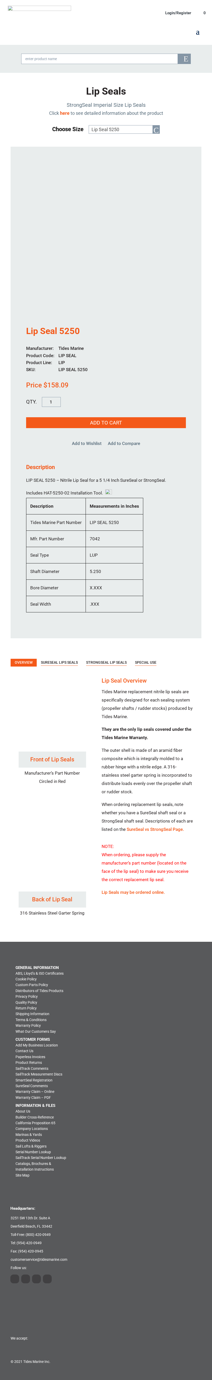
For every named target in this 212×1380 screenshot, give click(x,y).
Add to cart (106, 423)
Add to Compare (124, 443)
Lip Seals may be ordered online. (133, 892)
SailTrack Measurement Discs (39, 1074)
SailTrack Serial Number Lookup (41, 1158)
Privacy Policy (27, 996)
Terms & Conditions (31, 1020)
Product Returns (29, 1062)
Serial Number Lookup (33, 1152)
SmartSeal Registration (34, 1080)
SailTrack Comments (32, 1068)
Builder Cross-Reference (35, 1117)
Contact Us (24, 1051)
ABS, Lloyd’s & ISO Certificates (40, 973)
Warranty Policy (28, 1025)
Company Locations (32, 1129)
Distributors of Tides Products (39, 991)
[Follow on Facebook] (47, 1279)
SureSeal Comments (32, 1086)
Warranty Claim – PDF (33, 1097)
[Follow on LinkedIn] (25, 1279)
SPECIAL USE (145, 662)
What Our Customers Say (36, 1031)
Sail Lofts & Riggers (31, 1146)
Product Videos (28, 1140)
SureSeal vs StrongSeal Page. (155, 829)
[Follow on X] (36, 1279)
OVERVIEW (24, 662)
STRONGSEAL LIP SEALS (106, 662)
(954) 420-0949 (29, 1243)
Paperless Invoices (30, 1057)
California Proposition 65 (35, 1123)
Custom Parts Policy (32, 985)
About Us (23, 1111)
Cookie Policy (26, 979)
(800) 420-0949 (38, 1235)
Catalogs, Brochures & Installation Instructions (35, 1166)
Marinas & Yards (29, 1135)
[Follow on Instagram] (14, 1279)
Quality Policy (26, 1002)
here (65, 113)
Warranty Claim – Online (35, 1091)
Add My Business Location (37, 1045)
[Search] (184, 59)
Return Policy (26, 1008)
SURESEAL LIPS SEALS (59, 662)
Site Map (22, 1175)
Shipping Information (32, 1014)
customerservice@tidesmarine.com (39, 1259)
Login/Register (178, 13)
